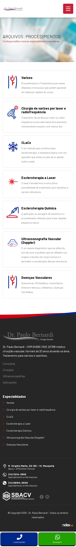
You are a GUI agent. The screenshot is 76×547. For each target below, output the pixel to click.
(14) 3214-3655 (17, 474)
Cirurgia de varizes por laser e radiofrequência (30, 409)
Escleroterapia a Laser (18, 423)
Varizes (10, 402)
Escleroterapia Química (18, 430)
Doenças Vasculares (17, 444)
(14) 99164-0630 (18, 482)
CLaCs (9, 416)
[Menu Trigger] (68, 9)
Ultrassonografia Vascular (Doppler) (25, 437)
